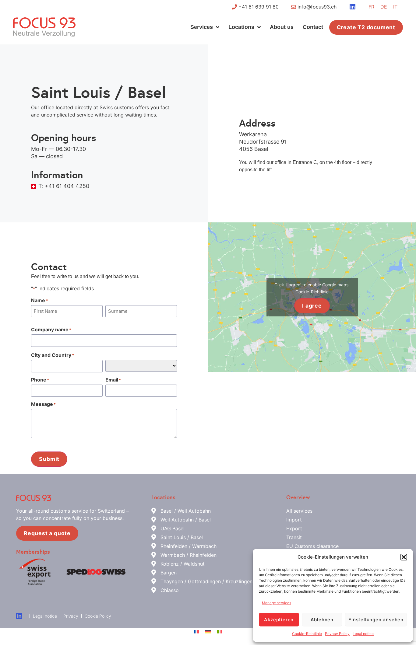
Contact (313, 27)
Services (201, 27)
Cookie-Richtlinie (307, 633)
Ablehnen (322, 619)
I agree (312, 305)
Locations (241, 27)
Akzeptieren (279, 619)
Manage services (276, 603)
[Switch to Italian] (219, 631)
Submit (49, 459)
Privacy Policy (337, 633)
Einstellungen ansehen (376, 619)
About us (282, 27)
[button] (404, 557)
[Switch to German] (208, 631)
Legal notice (363, 633)
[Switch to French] (196, 631)
